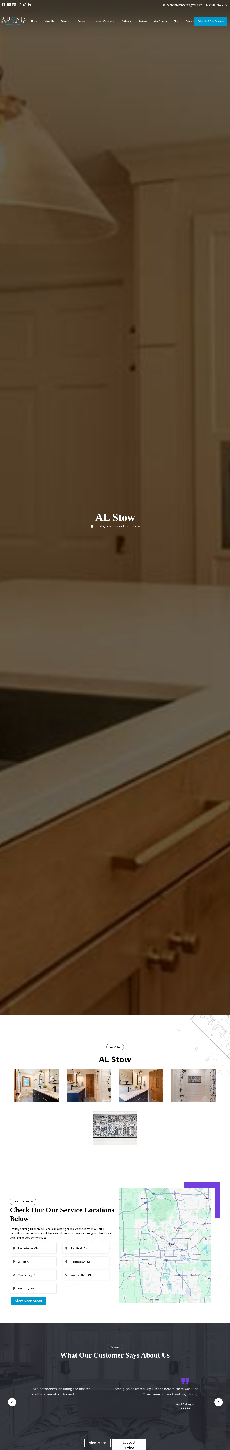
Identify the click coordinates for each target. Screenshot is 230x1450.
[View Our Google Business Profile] (14, 6)
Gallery (101, 526)
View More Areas (28, 1301)
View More (97, 1442)
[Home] (92, 526)
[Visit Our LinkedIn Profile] (9, 6)
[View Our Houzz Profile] (30, 6)
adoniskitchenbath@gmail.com (184, 5)
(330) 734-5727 (217, 5)
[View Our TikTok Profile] (25, 6)
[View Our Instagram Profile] (19, 6)
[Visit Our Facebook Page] (4, 6)
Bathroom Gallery (118, 526)
